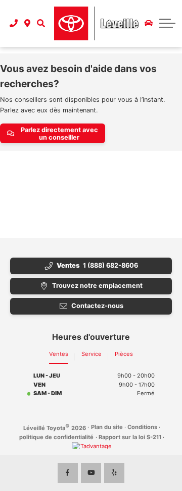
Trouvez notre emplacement (97, 285)
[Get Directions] (27, 23)
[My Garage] (149, 23)
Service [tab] (91, 353)
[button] (40, 23)
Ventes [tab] (58, 353)
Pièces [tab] (124, 353)
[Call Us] (14, 23)
